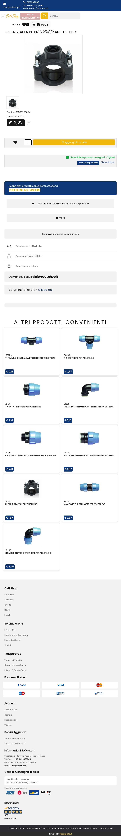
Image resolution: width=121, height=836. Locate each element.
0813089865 (33, 2)
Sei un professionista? (15, 743)
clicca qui (34, 782)
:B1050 (66, 501)
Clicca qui (45, 290)
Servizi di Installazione (14, 738)
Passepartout (66, 834)
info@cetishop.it (12, 7)
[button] (44, 16)
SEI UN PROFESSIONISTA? (30, 16)
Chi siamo (9, 594)
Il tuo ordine (10, 629)
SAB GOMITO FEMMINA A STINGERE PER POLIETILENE (88, 406)
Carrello (8, 714)
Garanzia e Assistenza (15, 665)
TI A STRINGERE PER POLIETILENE (79, 358)
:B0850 (8, 355)
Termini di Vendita (13, 660)
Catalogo (9, 599)
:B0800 (67, 355)
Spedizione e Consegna (16, 635)
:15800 (8, 501)
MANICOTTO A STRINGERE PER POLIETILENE (84, 504)
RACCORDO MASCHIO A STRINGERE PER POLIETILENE (30, 455)
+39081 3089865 (22, 759)
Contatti (8, 645)
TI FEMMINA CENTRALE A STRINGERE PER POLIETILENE (30, 358)
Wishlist (8, 725)
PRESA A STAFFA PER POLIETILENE (21, 504)
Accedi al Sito (10, 709)
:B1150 (7, 404)
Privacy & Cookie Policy (15, 670)
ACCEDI (16, 24)
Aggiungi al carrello (75, 142)
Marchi (7, 615)
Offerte (7, 604)
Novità (7, 609)
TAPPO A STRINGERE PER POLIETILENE (23, 406)
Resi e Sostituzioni (12, 640)
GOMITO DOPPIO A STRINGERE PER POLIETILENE (28, 553)
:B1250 (66, 404)
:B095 (7, 452)
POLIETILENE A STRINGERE (24, 190)
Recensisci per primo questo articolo (60, 234)
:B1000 (66, 452)
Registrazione (11, 719)
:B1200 (8, 550)
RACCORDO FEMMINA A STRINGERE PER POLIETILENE (89, 455)
